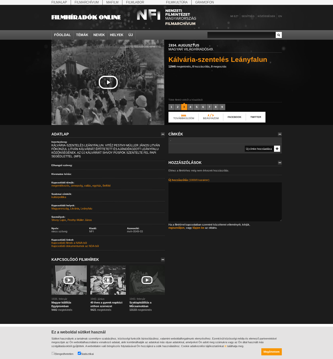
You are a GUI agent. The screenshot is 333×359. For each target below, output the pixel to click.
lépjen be (198, 227)
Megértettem (272, 351)
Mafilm (112, 2)
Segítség (248, 16)
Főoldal (62, 35)
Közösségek (266, 16)
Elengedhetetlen (64, 353)
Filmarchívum (87, 2)
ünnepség (77, 185)
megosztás (218, 66)
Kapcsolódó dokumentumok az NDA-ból (75, 246)
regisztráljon (176, 227)
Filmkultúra (177, 2)
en (280, 16)
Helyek (116, 35)
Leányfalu (86, 208)
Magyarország (60, 208)
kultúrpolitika (58, 197)
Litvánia (74, 208)
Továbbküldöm (183, 118)
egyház (96, 185)
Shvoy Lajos (58, 219)
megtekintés (179, 66)
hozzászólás (201, 66)
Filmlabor (135, 2)
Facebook (234, 117)
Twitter (255, 117)
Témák (82, 35)
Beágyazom (211, 118)
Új (130, 35)
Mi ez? (234, 16)
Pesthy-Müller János (80, 219)
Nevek (99, 35)
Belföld (106, 185)
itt (225, 346)
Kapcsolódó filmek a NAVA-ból (69, 242)
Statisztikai (87, 353)
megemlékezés (60, 185)
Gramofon (204, 2)
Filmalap (59, 2)
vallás (87, 185)
